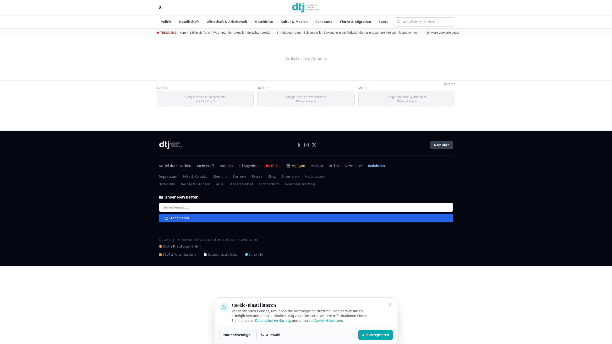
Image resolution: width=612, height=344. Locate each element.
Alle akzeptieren (375, 335)
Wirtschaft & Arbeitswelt (227, 21)
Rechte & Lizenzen (195, 184)
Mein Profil (205, 165)
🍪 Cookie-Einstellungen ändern (180, 246)
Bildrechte (167, 184)
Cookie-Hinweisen (328, 320)
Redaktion (376, 165)
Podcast (317, 165)
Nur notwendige (236, 335)
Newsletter (353, 165)
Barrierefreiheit (241, 184)
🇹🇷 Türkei (273, 165)
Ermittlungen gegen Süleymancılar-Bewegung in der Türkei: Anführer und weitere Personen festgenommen (348, 33)
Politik (166, 21)
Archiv (334, 165)
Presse (257, 176)
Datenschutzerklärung (273, 320)
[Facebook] (298, 145)
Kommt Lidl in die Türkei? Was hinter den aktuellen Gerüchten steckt (225, 33)
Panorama (323, 21)
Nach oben (441, 145)
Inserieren (290, 176)
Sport (383, 21)
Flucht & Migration (355, 21)
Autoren (226, 165)
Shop (272, 176)
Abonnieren (179, 218)
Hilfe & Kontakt (195, 176)
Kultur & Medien (294, 21)
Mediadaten (314, 176)
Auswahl (273, 335)
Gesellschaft (189, 21)
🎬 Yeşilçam (295, 165)
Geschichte (264, 21)
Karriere (239, 176)
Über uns (220, 176)
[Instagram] (306, 145)
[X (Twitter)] (314, 145)
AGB (219, 184)
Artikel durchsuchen (175, 165)
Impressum (168, 176)
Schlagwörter (249, 165)
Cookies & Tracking (300, 184)
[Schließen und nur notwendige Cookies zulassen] (390, 304)
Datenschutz (269, 184)
